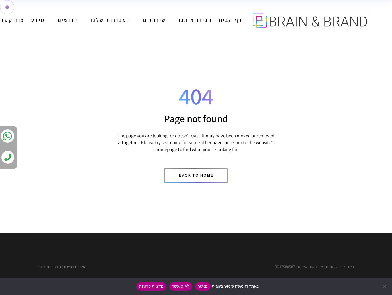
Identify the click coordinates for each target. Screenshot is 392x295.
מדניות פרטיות (49, 266)
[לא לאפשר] (385, 286)
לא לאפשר (180, 286)
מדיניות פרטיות (151, 286)
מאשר (203, 286)
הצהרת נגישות (75, 266)
